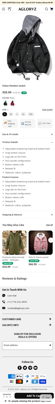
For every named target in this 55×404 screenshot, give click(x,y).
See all (49, 224)
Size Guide (47, 110)
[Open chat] (9, 9)
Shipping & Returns (12, 214)
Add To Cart (34, 395)
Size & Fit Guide (10, 134)
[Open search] (46, 9)
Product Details (10, 142)
